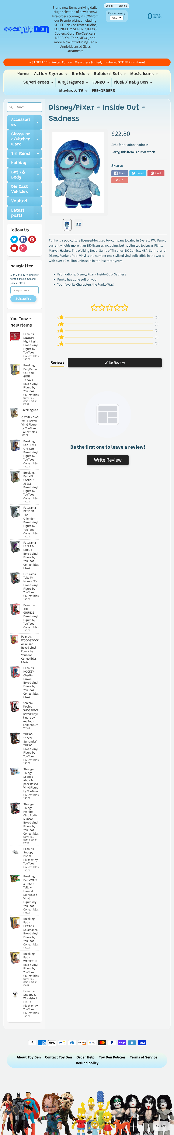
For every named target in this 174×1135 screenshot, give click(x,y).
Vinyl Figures (73, 83)
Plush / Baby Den (133, 83)
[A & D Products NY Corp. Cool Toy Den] (26, 29)
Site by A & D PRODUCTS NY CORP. (94, 1123)
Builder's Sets (110, 75)
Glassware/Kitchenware (26, 139)
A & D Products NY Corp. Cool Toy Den (85, 1118)
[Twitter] (14, 239)
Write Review (115, 362)
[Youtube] (14, 248)
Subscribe (23, 299)
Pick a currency (116, 13)
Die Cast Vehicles (26, 189)
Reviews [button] (57, 362)
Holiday (26, 164)
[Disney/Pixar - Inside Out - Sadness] (67, 225)
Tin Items (26, 155)
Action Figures (51, 75)
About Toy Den (29, 1057)
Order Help (85, 1057)
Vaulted (19, 201)
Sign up (123, 5)
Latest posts (26, 213)
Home (23, 74)
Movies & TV (73, 92)
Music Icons (144, 75)
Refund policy (87, 1063)
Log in (109, 5)
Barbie (81, 75)
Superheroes (38, 83)
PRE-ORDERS (103, 91)
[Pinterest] (32, 239)
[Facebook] (23, 239)
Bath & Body (26, 175)
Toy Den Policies (112, 1057)
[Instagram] (23, 248)
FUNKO (101, 83)
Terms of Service (143, 1057)
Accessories (26, 122)
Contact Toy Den (58, 1057)
